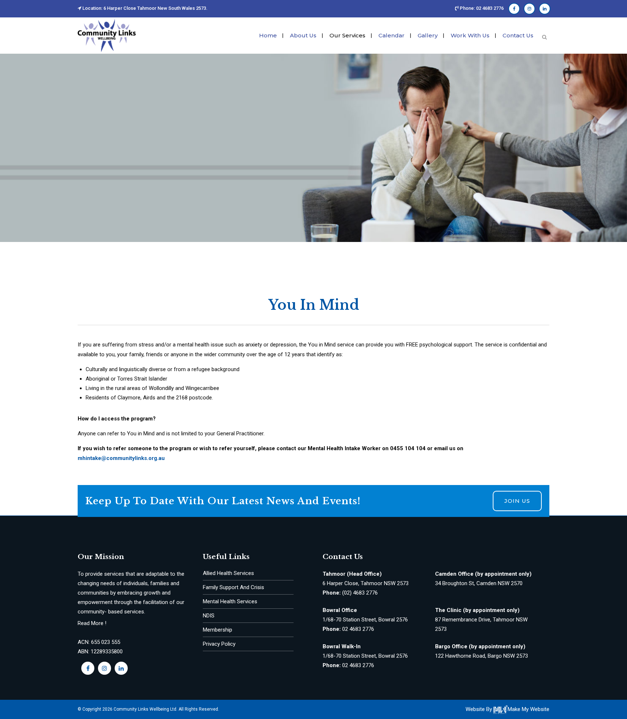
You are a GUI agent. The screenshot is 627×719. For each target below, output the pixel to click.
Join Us (517, 500)
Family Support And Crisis (233, 587)
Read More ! (92, 623)
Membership (217, 629)
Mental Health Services (230, 601)
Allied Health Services (228, 573)
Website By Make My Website (507, 709)
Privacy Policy (219, 644)
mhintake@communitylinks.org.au (121, 458)
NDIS (208, 615)
